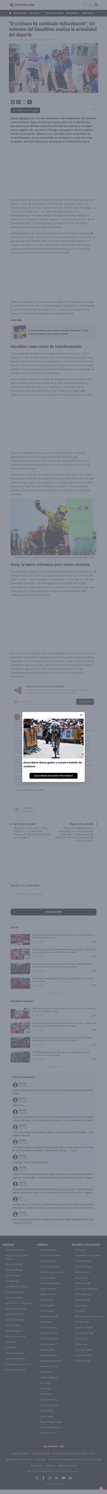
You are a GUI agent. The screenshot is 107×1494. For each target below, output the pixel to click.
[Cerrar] (81, 715)
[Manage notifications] (101, 1488)
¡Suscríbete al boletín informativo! (53, 775)
